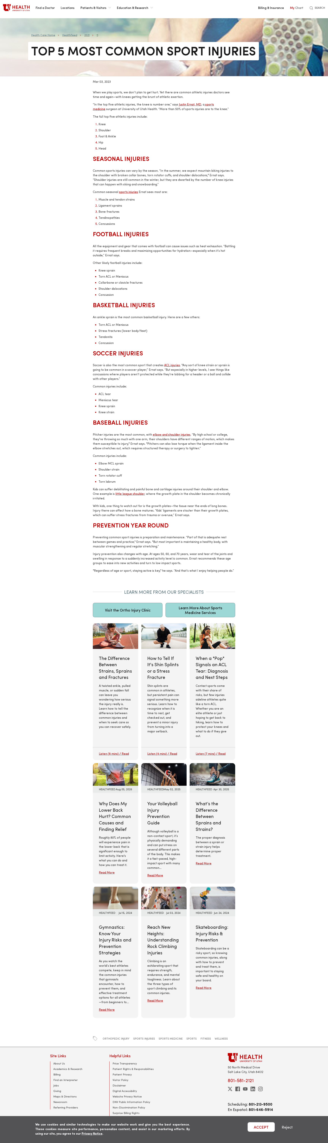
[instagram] (260, 1089)
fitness (205, 1038)
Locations (67, 8)
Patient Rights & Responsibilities (133, 1069)
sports (191, 1038)
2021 (87, 35)
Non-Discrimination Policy (129, 1107)
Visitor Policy (120, 1080)
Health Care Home (43, 35)
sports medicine (171, 1038)
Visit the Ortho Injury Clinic (128, 609)
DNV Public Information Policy (131, 1102)
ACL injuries (172, 365)
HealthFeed (69, 35)
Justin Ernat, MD (190, 104)
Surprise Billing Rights (126, 1113)
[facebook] (237, 1089)
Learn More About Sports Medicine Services (200, 610)
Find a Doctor (45, 8)
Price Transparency (125, 1063)
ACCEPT (261, 1127)
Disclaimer (119, 1085)
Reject (287, 1127)
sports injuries (128, 192)
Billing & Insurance (271, 8)
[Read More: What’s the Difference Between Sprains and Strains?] (212, 774)
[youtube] (245, 1089)
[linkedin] (253, 1089)
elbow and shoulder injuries (171, 434)
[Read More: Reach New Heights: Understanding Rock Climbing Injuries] (164, 897)
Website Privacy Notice (127, 1096)
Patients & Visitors (93, 8)
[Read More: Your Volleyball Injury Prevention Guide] (164, 774)
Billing (57, 1074)
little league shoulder (129, 494)
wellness (221, 1038)
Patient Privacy (122, 1074)
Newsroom (60, 1102)
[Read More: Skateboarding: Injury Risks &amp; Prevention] (212, 897)
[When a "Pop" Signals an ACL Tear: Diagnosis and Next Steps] (212, 691)
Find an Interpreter (65, 1080)
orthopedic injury (116, 1038)
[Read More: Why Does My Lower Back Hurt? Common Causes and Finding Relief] (115, 774)
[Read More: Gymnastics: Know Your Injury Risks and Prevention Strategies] (115, 897)
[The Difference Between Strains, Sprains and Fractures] (115, 691)
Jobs (56, 1085)
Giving (57, 1091)
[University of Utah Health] (16, 7)
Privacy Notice (92, 1133)
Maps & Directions (65, 1096)
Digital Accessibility (125, 1091)
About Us (59, 1063)
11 (97, 35)
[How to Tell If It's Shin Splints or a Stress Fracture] (164, 691)
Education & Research (132, 8)
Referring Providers (65, 1107)
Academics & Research (67, 1069)
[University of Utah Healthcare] (253, 1057)
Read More (107, 872)
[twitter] (230, 1089)
